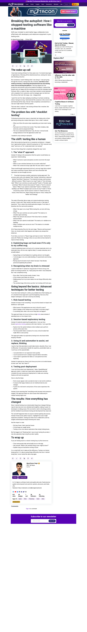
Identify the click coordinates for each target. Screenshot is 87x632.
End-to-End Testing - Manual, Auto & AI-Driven (64, 44)
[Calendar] (26, 492)
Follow (15, 477)
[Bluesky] (17, 492)
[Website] (21, 492)
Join (61, 4)
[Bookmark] (20, 66)
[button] (32, 66)
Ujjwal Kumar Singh (18, 39)
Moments (56, 4)
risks (39, 314)
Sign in (28, 508)
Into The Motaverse (61, 131)
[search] (69, 4)
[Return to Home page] (16, 4)
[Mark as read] (16, 66)
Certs (42, 4)
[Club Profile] (24, 492)
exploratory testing (20, 324)
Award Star (23, 477)
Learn (27, 4)
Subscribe (70, 24)
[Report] (28, 66)
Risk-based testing (22, 299)
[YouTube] (15, 492)
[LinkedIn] (13, 492)
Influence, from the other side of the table (65, 76)
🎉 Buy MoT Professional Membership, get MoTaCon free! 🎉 (43, 1)
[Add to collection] (24, 66)
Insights (37, 4)
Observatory (49, 4)
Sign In (76, 4)
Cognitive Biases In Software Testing (64, 103)
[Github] (19, 492)
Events (32, 4)
